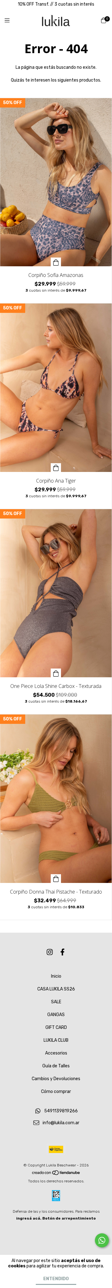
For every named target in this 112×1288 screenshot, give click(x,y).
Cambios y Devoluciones (56, 1078)
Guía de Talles (56, 1066)
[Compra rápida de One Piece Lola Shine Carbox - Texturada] (56, 673)
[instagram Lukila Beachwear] (50, 952)
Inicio (56, 976)
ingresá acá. (28, 1218)
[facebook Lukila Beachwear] (62, 952)
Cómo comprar (56, 1091)
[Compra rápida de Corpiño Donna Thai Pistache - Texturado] (56, 878)
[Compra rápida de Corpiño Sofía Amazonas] (56, 262)
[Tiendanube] (56, 1174)
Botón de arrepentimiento (69, 1218)
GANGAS (56, 1014)
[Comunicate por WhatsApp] (102, 1240)
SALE (56, 1002)
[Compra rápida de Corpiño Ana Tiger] (56, 467)
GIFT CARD (56, 1027)
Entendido (56, 1278)
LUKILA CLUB (56, 1040)
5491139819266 (61, 1111)
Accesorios (56, 1053)
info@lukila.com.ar (61, 1123)
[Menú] (11, 20)
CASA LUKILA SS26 (56, 989)
